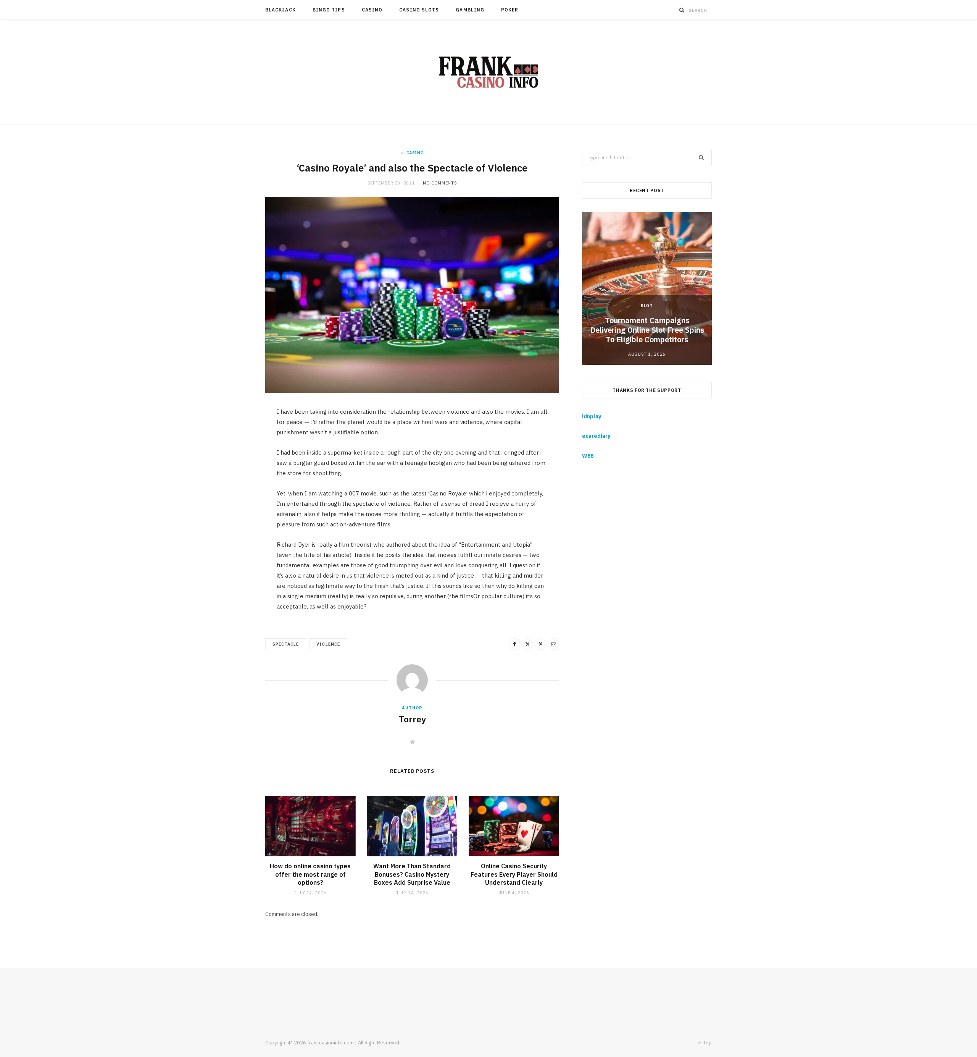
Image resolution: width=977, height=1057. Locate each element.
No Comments (440, 183)
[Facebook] (514, 644)
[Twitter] (527, 644)
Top (707, 1042)
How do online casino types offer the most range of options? (310, 874)
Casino (372, 10)
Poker (509, 10)
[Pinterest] (540, 644)
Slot (647, 305)
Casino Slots (419, 10)
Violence (328, 644)
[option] (647, 288)
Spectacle (285, 644)
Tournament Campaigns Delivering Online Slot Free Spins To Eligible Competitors (647, 330)
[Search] (682, 10)
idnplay (591, 416)
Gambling (470, 10)
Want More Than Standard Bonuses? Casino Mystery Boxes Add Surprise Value (412, 874)
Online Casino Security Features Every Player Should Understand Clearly (514, 874)
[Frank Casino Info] (488, 72)
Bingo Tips (329, 10)
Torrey (412, 719)
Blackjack (280, 10)
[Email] (553, 644)
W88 (587, 455)
